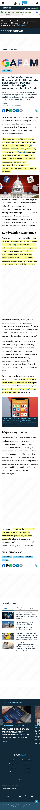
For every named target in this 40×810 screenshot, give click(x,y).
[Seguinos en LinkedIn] (20, 796)
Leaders (12, 772)
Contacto (27, 772)
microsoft (18, 557)
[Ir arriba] (36, 801)
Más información (22, 25)
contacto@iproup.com (9, 788)
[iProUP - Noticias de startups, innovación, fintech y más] (20, 3)
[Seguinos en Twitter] (26, 796)
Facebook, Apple (17, 148)
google (29, 557)
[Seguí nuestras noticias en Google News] (36, 110)
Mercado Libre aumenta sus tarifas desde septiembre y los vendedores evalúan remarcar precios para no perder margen (27, 636)
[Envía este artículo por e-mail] (21, 110)
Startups (27, 768)
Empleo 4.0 (27, 764)
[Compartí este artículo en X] (7, 110)
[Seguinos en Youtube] (32, 796)
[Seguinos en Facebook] (14, 796)
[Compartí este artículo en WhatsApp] (10, 110)
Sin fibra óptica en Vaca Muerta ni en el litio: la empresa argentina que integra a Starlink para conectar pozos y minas (24, 626)
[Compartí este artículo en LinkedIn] (14, 110)
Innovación (13, 768)
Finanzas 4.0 (13, 764)
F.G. (5, 741)
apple (5, 560)
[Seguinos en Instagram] (8, 796)
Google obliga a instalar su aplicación (19, 389)
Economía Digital (27, 760)
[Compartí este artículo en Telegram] (17, 110)
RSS (20, 779)
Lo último (13, 760)
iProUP (6, 103)
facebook (7, 557)
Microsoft (30, 148)
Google (28, 145)
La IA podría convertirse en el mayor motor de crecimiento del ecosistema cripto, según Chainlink (26, 615)
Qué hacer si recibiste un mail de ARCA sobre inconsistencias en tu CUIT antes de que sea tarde (16, 733)
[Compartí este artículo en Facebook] (3, 110)
